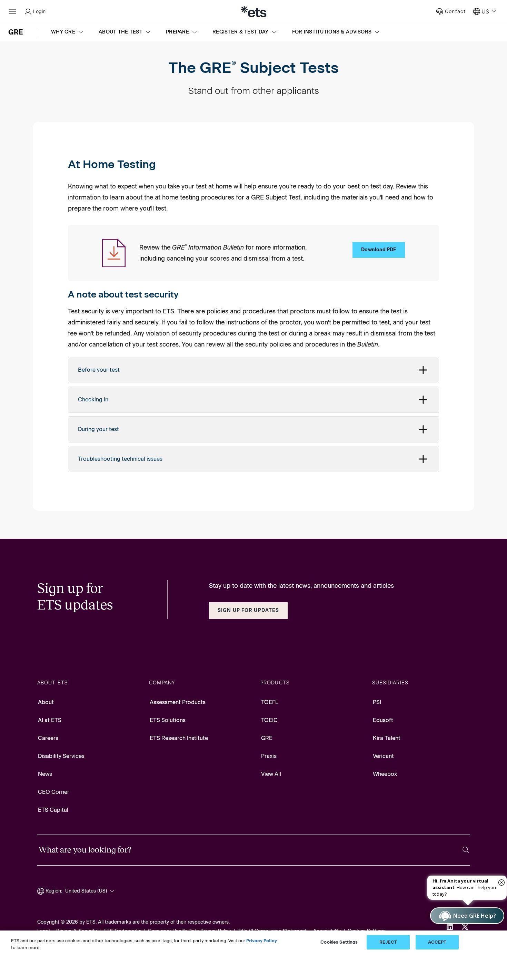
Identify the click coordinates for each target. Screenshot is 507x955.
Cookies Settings (339, 942)
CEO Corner (53, 792)
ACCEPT (437, 942)
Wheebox (385, 774)
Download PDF (378, 250)
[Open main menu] (12, 11)
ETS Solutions (168, 720)
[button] (68, 32)
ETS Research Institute (179, 738)
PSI (377, 702)
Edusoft (383, 720)
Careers (48, 738)
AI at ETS (49, 720)
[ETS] (253, 11)
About (46, 702)
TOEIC (269, 720)
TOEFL (269, 702)
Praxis (269, 756)
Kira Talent (386, 738)
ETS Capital (53, 810)
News (45, 774)
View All (271, 774)
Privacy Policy (261, 940)
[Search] (466, 850)
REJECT (388, 942)
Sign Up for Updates (248, 610)
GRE (266, 738)
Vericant (383, 756)
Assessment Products (178, 702)
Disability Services (61, 756)
